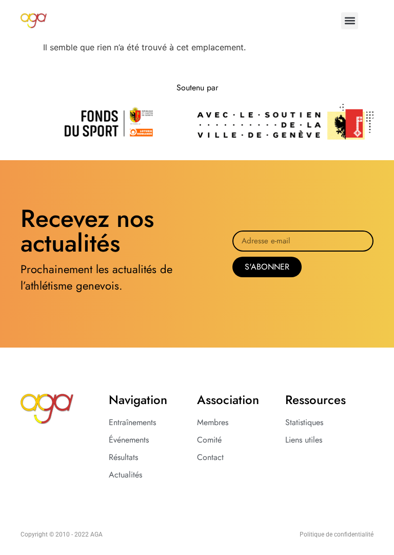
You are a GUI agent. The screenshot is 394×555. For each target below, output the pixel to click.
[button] (349, 20)
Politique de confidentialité (336, 534)
